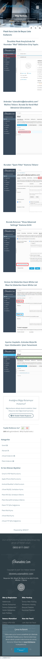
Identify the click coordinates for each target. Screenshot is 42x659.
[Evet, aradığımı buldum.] (23, 428)
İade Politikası (7, 613)
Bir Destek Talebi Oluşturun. (22, 415)
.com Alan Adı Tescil (29, 623)
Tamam (21, 650)
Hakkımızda (6, 602)
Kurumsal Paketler (28, 610)
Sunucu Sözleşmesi (9, 607)
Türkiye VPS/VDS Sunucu (8, 623)
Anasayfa (9, 18)
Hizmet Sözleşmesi (9, 604)
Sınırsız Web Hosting (29, 602)
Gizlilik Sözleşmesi (8, 610)
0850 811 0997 (21, 547)
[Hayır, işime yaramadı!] (27, 428)
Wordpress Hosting (29, 604)
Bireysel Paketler (28, 607)
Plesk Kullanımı (29, 18)
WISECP (25, 530)
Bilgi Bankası (18, 18)
